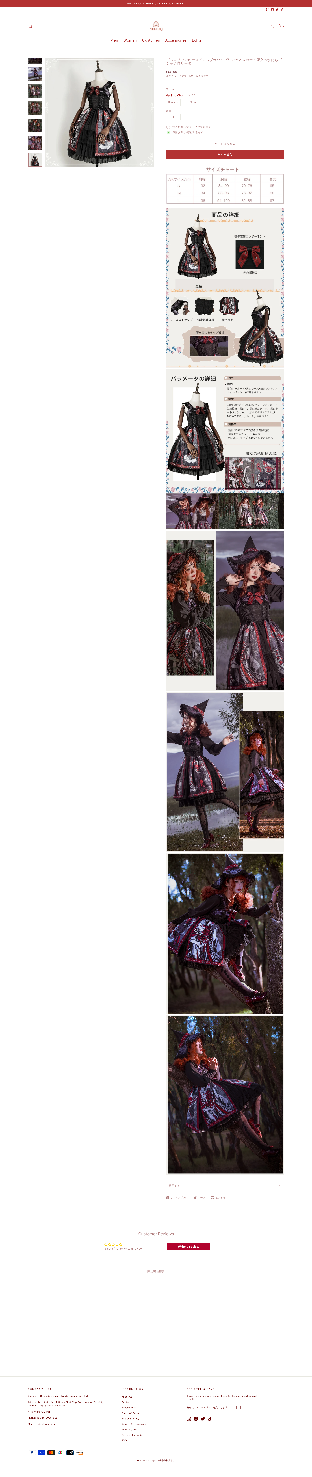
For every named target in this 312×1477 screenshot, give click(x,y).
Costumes (151, 40)
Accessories (176, 40)
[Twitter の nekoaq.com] (203, 1419)
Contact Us (128, 1402)
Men (114, 40)
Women (130, 40)
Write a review (188, 1246)
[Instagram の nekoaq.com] (189, 1419)
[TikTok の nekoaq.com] (210, 1419)
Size (192, 95)
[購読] (238, 1407)
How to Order (129, 1429)
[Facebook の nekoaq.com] (196, 1419)
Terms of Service (131, 1413)
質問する (174, 1185)
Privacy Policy (130, 1407)
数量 (169, 110)
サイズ (170, 88)
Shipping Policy (130, 1418)
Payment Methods (132, 1435)
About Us (127, 1396)
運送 (168, 76)
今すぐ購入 (225, 154)
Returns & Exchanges (134, 1424)
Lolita (197, 40)
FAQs (125, 1440)
